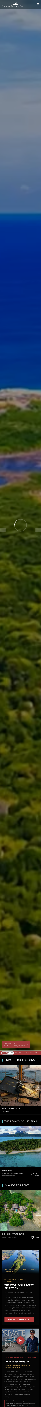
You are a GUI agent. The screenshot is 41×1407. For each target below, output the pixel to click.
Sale (5, 1053)
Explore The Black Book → (19, 1319)
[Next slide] (38, 1087)
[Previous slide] (2, 1087)
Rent (10, 1053)
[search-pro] (36, 1053)
